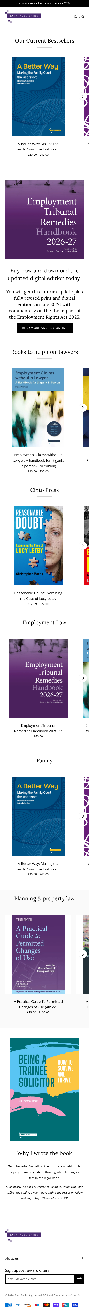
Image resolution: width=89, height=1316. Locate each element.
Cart (79, 17)
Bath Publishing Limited (28, 1295)
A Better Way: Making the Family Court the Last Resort (38, 146)
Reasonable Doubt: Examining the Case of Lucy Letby (38, 596)
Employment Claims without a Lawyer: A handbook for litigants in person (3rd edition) (38, 460)
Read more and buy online (44, 328)
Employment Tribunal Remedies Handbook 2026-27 (38, 728)
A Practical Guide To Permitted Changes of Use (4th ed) (38, 1004)
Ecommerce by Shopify (66, 1295)
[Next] (83, 96)
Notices (12, 1258)
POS (45, 1295)
